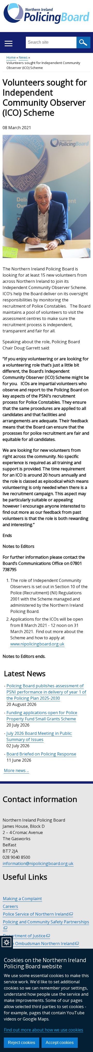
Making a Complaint (22, 898)
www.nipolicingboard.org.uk (37, 644)
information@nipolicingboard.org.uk (38, 863)
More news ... (16, 770)
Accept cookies (60, 1042)
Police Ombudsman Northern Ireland (41, 944)
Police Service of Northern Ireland (38, 914)
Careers (10, 906)
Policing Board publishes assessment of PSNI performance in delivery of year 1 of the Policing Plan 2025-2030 (46, 692)
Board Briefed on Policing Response (41, 754)
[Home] (46, 14)
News (23, 57)
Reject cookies (21, 1042)
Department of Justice (26, 936)
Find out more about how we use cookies (43, 1030)
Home (11, 57)
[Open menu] (8, 43)
